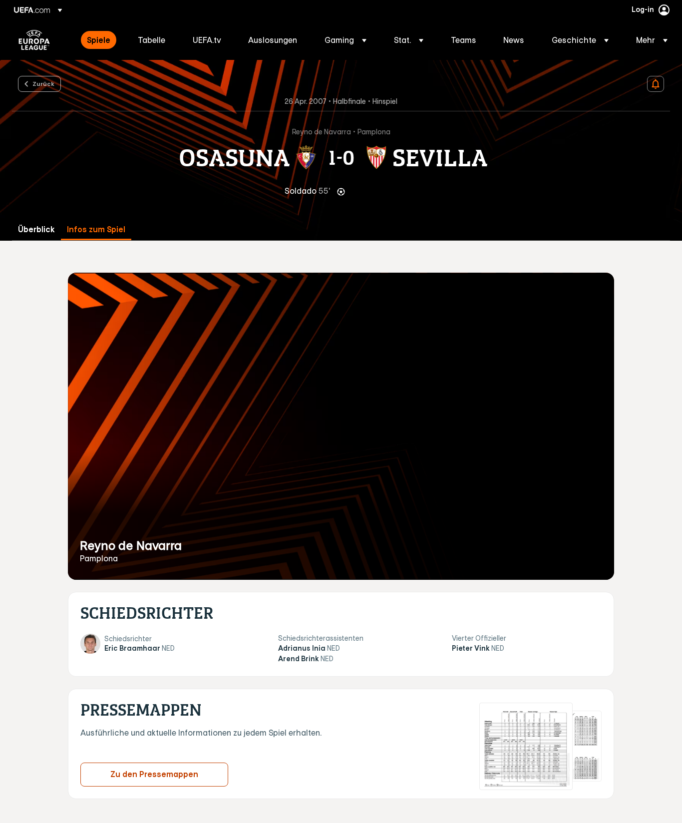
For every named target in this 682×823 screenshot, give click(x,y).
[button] (345, 39)
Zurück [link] (43, 83)
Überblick (36, 229)
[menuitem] (99, 39)
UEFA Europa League (34, 40)
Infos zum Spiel (96, 229)
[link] (98, 39)
